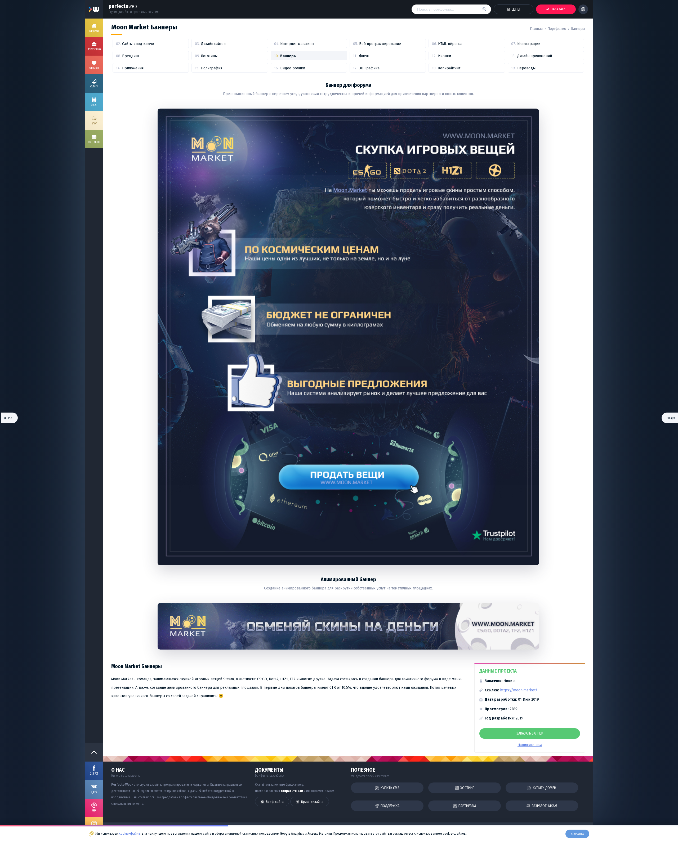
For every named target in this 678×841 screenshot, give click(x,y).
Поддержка (389, 806)
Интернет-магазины (297, 43)
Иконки (444, 55)
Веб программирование (380, 43)
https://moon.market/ (518, 690)
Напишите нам (530, 744)
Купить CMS (389, 788)
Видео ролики (292, 68)
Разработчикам (544, 806)
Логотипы (209, 55)
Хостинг (467, 788)
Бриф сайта (274, 802)
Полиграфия (211, 68)
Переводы (526, 68)
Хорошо (577, 833)
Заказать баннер (529, 733)
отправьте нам (292, 791)
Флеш (364, 55)
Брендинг (130, 55)
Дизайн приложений (534, 55)
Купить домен (544, 788)
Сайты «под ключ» (138, 43)
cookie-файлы (130, 833)
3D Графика (369, 68)
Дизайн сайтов (213, 43)
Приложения (133, 68)
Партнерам (467, 806)
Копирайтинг (449, 68)
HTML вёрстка (450, 43)
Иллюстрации (528, 43)
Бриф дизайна (311, 802)
